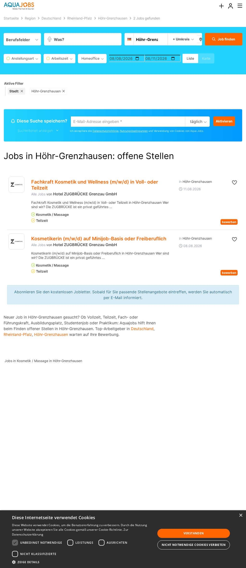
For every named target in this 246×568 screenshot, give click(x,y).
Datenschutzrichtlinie (105, 131)
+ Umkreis (181, 39)
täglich (196, 121)
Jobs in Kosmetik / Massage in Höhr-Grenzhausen (43, 361)
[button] (199, 39)
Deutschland (142, 328)
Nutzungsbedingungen (134, 131)
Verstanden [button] (194, 533)
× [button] (240, 515)
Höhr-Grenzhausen (51, 334)
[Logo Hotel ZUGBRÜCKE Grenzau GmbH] (16, 184)
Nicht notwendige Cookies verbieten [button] (194, 545)
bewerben (229, 222)
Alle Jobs (38, 194)
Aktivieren (224, 121)
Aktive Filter (14, 83)
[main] (123, 193)
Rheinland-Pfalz (18, 334)
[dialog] (123, 539)
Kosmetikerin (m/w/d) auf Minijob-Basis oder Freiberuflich (98, 239)
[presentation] (221, 6)
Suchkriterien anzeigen (35, 130)
